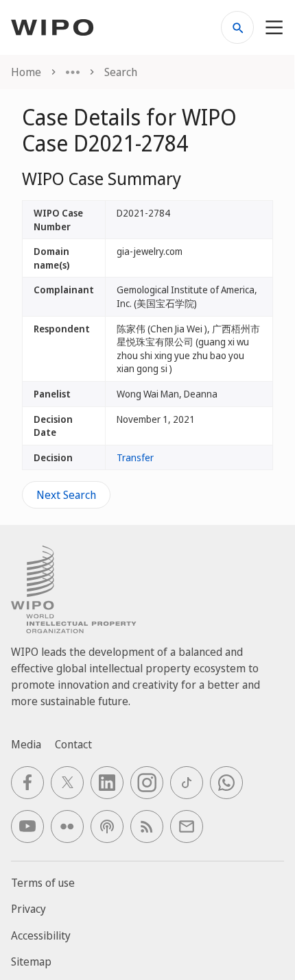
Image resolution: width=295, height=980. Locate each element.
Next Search (66, 494)
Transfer (135, 457)
